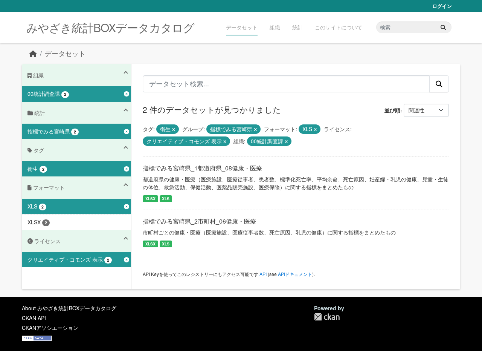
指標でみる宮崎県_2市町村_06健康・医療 (199, 221)
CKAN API (34, 318)
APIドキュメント (295, 274)
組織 (275, 27)
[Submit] (443, 27)
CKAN (327, 317)
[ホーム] (33, 53)
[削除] (173, 129)
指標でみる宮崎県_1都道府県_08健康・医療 (202, 168)
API (263, 274)
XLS (165, 198)
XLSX (150, 198)
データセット (242, 27)
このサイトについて (338, 27)
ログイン (442, 5)
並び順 (392, 110)
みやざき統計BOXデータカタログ (110, 27)
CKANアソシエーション (50, 327)
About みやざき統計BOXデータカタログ (69, 308)
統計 (297, 27)
